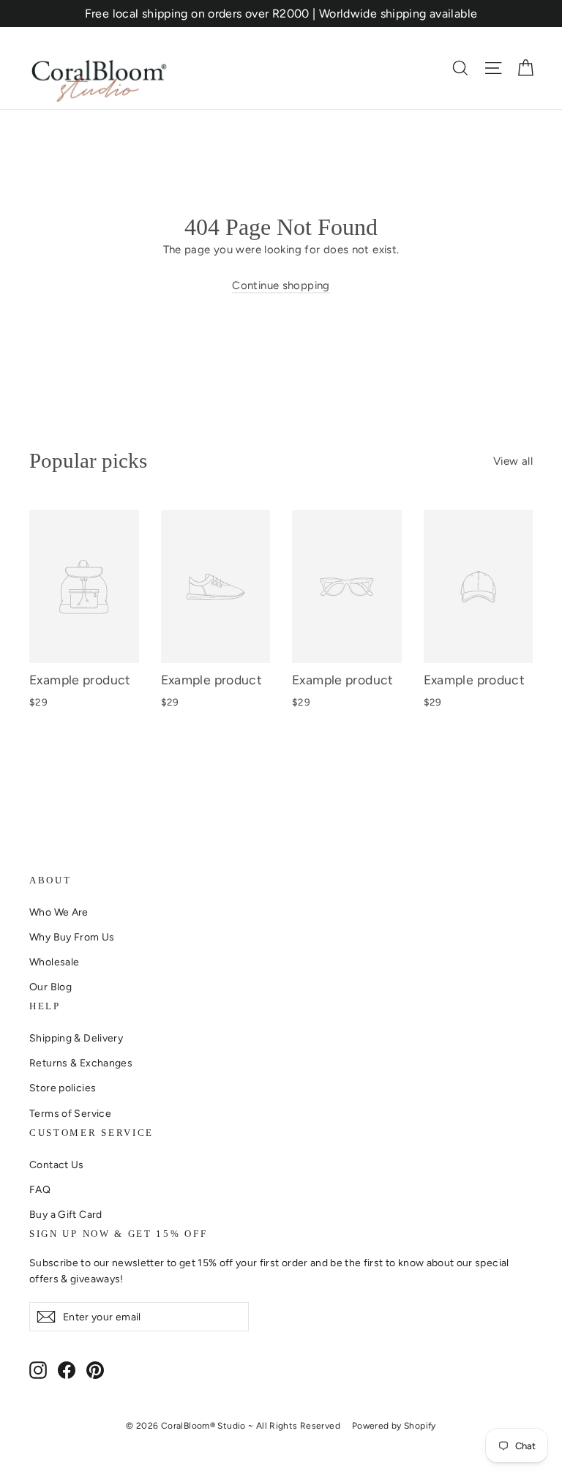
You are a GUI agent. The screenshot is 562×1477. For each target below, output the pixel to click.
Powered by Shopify (394, 1426)
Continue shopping (280, 285)
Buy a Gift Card (65, 1214)
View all (513, 461)
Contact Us (56, 1164)
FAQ (39, 1189)
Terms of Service (70, 1113)
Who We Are (59, 912)
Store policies (62, 1087)
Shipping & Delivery (76, 1038)
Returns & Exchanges (80, 1063)
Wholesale (54, 962)
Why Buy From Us (72, 937)
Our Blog (50, 986)
